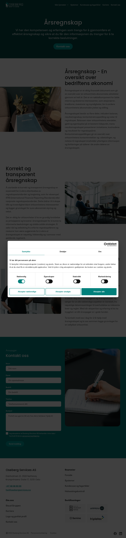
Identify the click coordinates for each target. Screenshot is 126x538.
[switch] (49, 281)
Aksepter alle (99, 292)
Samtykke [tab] (26, 252)
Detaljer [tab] (63, 252)
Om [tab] (99, 252)
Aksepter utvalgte (63, 292)
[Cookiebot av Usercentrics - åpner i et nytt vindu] (106, 244)
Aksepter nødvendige (27, 292)
